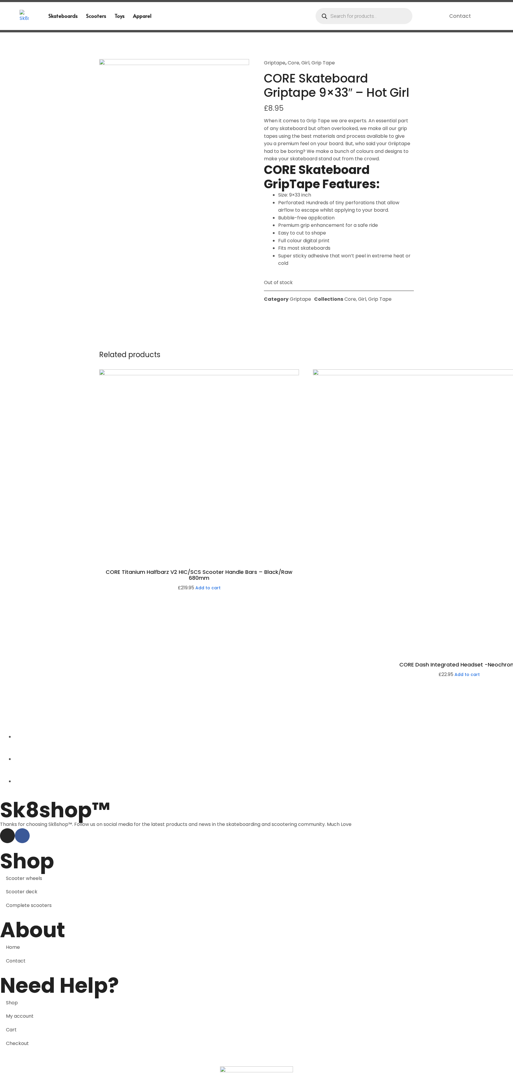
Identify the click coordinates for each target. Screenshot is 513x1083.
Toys (120, 15)
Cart (11, 1029)
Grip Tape (323, 62)
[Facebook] (22, 835)
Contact (460, 16)
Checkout (17, 1043)
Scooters (96, 15)
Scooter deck (21, 891)
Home (13, 947)
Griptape (274, 62)
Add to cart (208, 588)
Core (293, 62)
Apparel (142, 15)
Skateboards (63, 15)
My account (20, 1016)
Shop (12, 1002)
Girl (305, 62)
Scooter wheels (24, 878)
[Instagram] (7, 835)
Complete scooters (29, 905)
